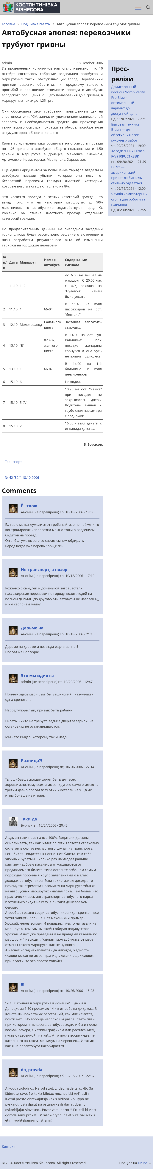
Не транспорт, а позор (44, 569)
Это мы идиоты (37, 675)
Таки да (29, 819)
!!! (22, 984)
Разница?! (31, 760)
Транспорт (13, 461)
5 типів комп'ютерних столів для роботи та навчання (129, 199)
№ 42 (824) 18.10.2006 (22, 477)
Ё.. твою (29, 505)
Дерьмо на (32, 628)
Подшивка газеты (36, 24)
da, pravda (31, 1069)
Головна (8, 24)
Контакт (8, 1146)
